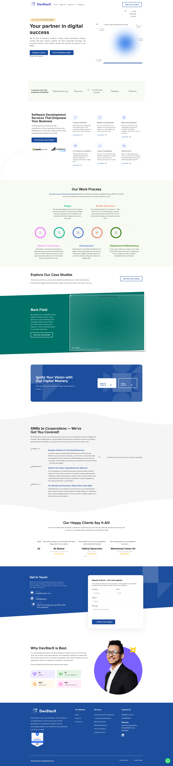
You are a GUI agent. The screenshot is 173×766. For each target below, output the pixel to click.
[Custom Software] (75, 117)
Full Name (95, 589)
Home (55, 4)
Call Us (38, 597)
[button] (86, 556)
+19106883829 (41, 599)
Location (39, 603)
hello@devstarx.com (43, 593)
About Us (63, 4)
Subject (94, 598)
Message (95, 606)
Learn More (76, 135)
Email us (38, 591)
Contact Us (80, 4)
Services (70, 4)
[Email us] (32, 592)
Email (117, 589)
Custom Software (80, 123)
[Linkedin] (122, 735)
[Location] (33, 604)
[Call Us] (32, 598)
